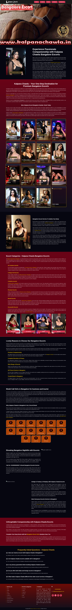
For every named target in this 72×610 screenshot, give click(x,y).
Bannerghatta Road (51, 433)
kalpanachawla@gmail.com (58, 591)
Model (23, 595)
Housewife (23, 593)
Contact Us (62, 1)
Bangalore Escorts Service (55, 62)
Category (54, 1)
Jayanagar (61, 425)
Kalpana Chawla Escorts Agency (35, 608)
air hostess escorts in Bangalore (31, 267)
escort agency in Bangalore (17, 112)
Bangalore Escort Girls (33, 534)
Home (36, 1)
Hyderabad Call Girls (10, 598)
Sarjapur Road (21, 425)
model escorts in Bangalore (26, 300)
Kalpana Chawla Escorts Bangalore (13, 258)
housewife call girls (29, 311)
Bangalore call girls (49, 354)
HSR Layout (21, 433)
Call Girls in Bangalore (49, 222)
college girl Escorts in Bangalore (25, 274)
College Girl (24, 592)
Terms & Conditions (10, 600)
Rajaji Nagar (61, 433)
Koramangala (31, 433)
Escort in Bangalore (40, 504)
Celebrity (23, 590)
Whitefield (51, 425)
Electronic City (10, 425)
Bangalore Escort (38, 230)
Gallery (42, 1)
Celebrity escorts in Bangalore (13, 283)
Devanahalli (41, 425)
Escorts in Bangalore (10, 95)
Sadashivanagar (41, 433)
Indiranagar (11, 433)
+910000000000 (58, 589)
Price (48, 1)
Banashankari (31, 425)
